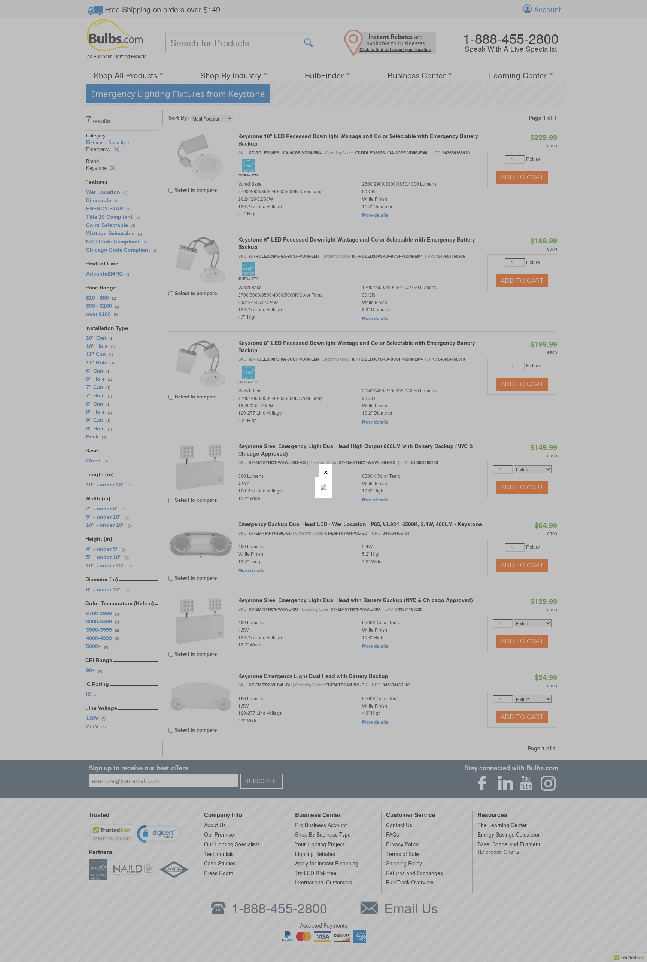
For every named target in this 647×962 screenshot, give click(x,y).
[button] (325, 470)
